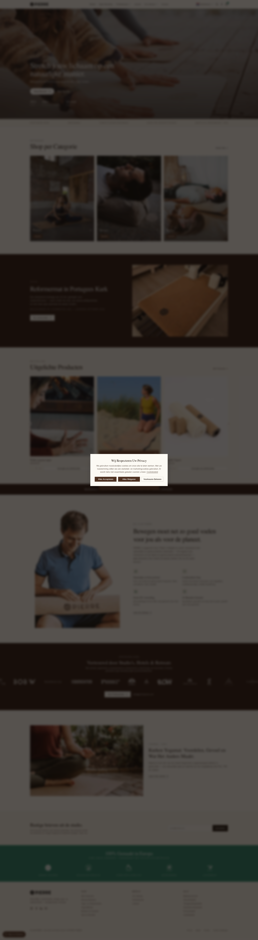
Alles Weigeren (129, 479)
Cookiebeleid (152, 472)
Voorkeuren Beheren (152, 479)
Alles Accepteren (105, 479)
